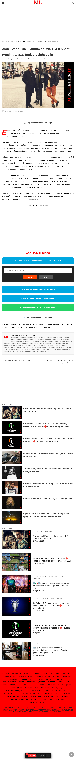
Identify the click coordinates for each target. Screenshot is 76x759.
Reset (46, 277)
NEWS (34, 553)
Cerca (30, 277)
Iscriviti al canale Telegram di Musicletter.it (38, 298)
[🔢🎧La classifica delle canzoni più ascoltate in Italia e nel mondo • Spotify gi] (16, 651)
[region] (38, 21)
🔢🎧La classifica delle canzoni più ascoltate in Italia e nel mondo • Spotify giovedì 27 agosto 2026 (50, 650)
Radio (42, 755)
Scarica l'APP (32, 755)
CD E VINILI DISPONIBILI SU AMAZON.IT (38, 290)
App (38, 755)
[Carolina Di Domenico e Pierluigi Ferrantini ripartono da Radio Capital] (12, 487)
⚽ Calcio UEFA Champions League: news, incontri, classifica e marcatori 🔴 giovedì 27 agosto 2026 (52, 605)
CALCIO (42, 598)
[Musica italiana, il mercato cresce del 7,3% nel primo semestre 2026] (12, 457)
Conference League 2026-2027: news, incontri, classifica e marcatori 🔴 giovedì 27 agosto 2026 (52, 627)
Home (3, 41)
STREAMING (49, 531)
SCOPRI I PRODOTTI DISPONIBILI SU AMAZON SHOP (38, 261)
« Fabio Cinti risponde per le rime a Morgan (17, 360)
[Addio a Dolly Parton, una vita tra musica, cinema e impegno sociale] (12, 472)
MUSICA (42, 531)
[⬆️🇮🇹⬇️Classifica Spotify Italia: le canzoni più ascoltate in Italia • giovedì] (16, 584)
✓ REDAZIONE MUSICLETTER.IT (21, 335)
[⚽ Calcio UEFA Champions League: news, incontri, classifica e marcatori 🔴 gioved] (16, 606)
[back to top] (71, 754)
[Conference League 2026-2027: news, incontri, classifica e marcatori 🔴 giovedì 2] (12, 427)
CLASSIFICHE (44, 576)
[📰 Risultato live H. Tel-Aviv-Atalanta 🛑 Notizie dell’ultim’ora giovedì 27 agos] (16, 562)
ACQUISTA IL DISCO (38, 253)
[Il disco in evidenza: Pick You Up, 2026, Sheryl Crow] (12, 502)
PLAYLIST (62, 576)
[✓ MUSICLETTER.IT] (38, 3)
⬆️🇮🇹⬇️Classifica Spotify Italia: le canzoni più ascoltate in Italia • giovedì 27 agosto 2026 (51, 585)
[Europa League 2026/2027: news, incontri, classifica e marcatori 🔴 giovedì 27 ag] (12, 442)
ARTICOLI (10, 41)
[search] (73, 3)
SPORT (52, 598)
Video (48, 755)
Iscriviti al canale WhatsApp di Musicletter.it (38, 307)
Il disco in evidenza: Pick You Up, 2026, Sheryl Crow (47, 499)
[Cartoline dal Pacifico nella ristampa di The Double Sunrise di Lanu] (12, 412)
